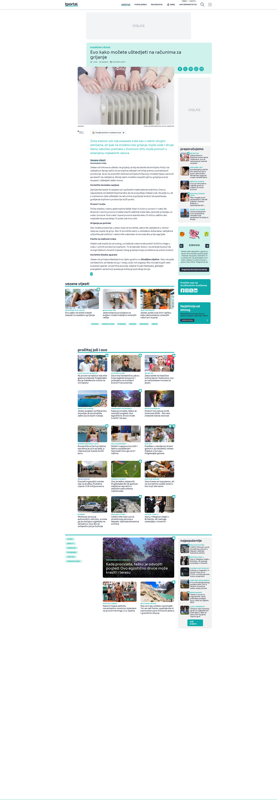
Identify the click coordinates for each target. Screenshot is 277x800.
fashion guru (73, 561)
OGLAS (138, 26)
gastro (71, 557)
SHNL (172, 4)
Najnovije (156, 4)
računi (133, 324)
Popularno (141, 4)
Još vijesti (193, 623)
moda (70, 539)
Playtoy (192, 1)
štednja (122, 324)
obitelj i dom (108, 324)
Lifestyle (125, 4)
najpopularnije (191, 541)
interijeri (71, 552)
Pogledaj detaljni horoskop (194, 269)
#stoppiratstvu (188, 4)
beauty (70, 543)
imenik (184, 1)
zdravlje (71, 548)
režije (154, 324)
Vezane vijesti (98, 160)
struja (95, 324)
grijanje (144, 324)
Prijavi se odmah (187, 320)
